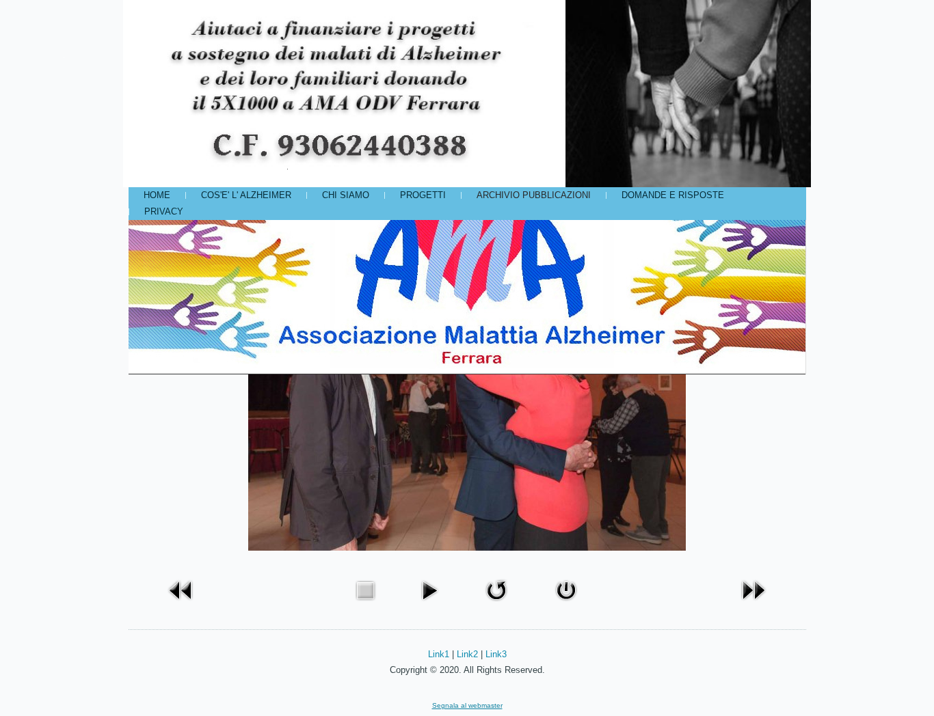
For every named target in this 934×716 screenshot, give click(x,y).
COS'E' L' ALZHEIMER (246, 195)
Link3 (496, 654)
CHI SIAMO (345, 195)
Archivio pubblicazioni (534, 195)
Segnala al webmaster (467, 705)
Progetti (423, 195)
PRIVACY (163, 211)
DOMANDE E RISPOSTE (673, 195)
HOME (157, 195)
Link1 (438, 654)
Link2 (467, 654)
